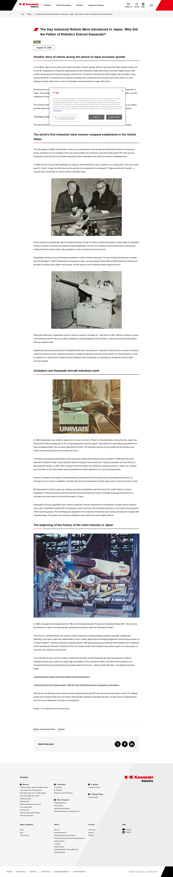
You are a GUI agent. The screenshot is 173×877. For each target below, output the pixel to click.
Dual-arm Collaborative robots (29, 796)
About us (57, 830)
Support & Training (96, 5)
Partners (79, 5)
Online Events (24, 835)
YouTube (126, 830)
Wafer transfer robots (26, 815)
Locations (57, 844)
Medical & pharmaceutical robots (30, 804)
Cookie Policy (57, 110)
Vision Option (58, 806)
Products (47, 5)
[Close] (122, 90)
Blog (29, 14)
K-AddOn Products (94, 787)
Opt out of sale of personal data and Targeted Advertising (65, 118)
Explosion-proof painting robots (30, 813)
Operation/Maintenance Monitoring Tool (66, 811)
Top (22, 14)
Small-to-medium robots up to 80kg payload (34, 787)
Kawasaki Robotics (60, 832)
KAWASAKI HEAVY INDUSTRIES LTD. (66, 849)
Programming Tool (60, 803)
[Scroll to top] (167, 871)
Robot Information (63, 5)
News (22, 830)
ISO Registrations (59, 852)
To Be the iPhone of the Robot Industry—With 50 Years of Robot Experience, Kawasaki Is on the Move (77, 685)
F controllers (58, 787)
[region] (87, 106)
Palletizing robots (25, 798)
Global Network (59, 847)
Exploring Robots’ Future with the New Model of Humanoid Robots (62, 677)
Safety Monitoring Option (62, 808)
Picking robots (24, 801)
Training (91, 835)
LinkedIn (128, 832)
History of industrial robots (44, 729)
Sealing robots (24, 810)
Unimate (61, 729)
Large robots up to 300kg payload (31, 790)
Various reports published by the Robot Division (69, 838)
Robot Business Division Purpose (65, 835)
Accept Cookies (114, 117)
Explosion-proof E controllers (63, 793)
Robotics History (59, 841)
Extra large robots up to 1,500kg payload (33, 793)
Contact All (91, 830)
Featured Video (93, 797)
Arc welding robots (26, 807)
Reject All (96, 117)
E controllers (58, 790)
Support (90, 832)
